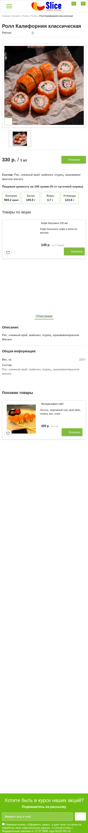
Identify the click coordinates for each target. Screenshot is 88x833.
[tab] (44, 316)
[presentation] (77, 211)
